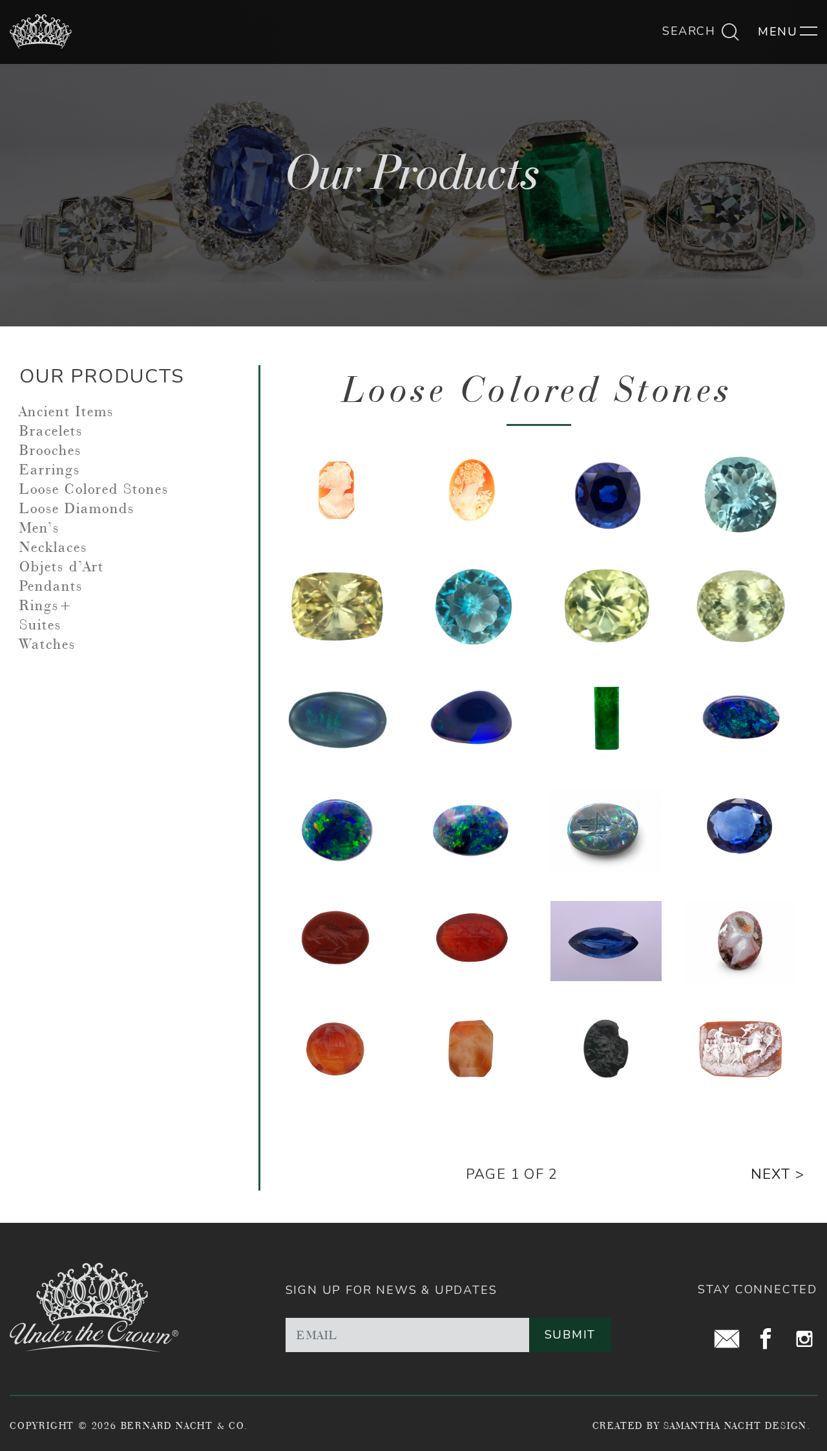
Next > (777, 1174)
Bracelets (51, 430)
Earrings (49, 469)
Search (691, 31)
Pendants (51, 586)
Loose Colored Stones (94, 489)
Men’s (39, 527)
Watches (47, 644)
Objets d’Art (61, 566)
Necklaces (53, 547)
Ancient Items (66, 411)
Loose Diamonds (76, 508)
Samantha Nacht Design (735, 1425)
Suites (40, 624)
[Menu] (787, 32)
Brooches (50, 450)
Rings (39, 605)
